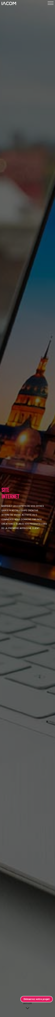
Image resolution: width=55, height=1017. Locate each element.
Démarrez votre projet (37, 999)
